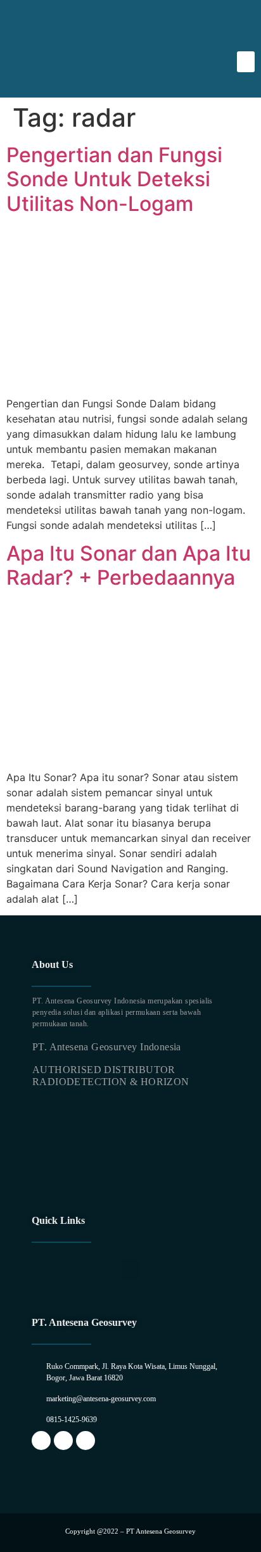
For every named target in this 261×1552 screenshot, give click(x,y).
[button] (246, 61)
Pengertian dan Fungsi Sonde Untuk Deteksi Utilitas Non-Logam (114, 179)
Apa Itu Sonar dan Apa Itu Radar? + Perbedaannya (128, 565)
